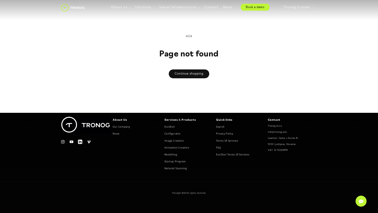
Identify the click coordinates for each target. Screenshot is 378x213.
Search (220, 126)
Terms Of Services (227, 140)
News (116, 133)
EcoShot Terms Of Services (232, 154)
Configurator (172, 133)
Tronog (175, 193)
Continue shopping (189, 73)
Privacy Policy (224, 133)
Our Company (121, 126)
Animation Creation (176, 147)
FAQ (218, 147)
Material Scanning (175, 168)
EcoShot (169, 126)
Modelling (170, 154)
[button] (120, 7)
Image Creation (174, 140)
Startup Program (175, 161)
